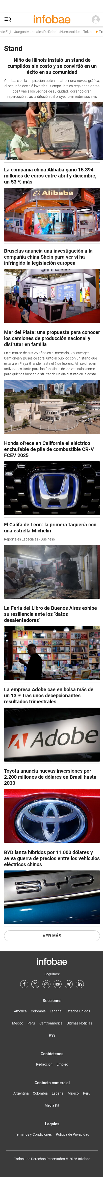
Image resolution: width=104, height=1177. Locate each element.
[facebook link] (24, 984)
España (56, 1011)
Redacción (44, 1064)
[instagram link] (46, 984)
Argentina (21, 1093)
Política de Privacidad (72, 1134)
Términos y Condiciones (33, 1134)
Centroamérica (51, 1023)
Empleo (62, 1064)
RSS (52, 1035)
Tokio (84, 32)
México (17, 1023)
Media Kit (52, 1105)
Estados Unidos (78, 1011)
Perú (31, 1023)
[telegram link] (69, 984)
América (20, 1011)
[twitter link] (35, 984)
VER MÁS (52, 936)
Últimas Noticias (79, 1023)
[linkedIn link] (80, 984)
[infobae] (52, 20)
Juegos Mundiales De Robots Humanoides (44, 32)
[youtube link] (58, 984)
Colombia (38, 1011)
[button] (7, 19)
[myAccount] (96, 20)
